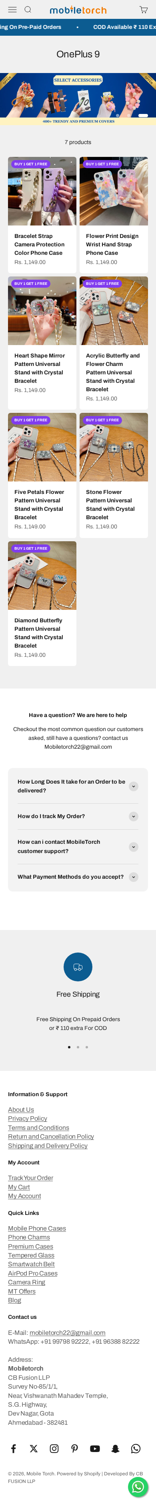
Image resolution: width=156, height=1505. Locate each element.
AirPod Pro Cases (32, 1273)
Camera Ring (26, 1282)
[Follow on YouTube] (95, 1448)
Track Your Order (30, 1177)
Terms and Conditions (38, 1127)
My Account (24, 1195)
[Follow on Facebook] (13, 1448)
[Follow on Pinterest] (74, 1448)
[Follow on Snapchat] (115, 1448)
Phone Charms (29, 1237)
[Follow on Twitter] (33, 1448)
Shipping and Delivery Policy (48, 1145)
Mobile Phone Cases (37, 1228)
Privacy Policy (27, 1118)
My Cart (19, 1187)
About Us (21, 1109)
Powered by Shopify (78, 1474)
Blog (14, 1300)
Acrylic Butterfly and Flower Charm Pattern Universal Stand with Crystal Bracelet (113, 372)
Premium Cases (30, 1246)
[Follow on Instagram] (54, 1448)
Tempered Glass (31, 1255)
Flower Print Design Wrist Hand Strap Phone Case (112, 244)
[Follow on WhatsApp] (135, 1448)
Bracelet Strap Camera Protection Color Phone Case (39, 244)
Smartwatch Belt (31, 1264)
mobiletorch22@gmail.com (68, 1332)
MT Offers (22, 1291)
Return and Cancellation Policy (51, 1136)
